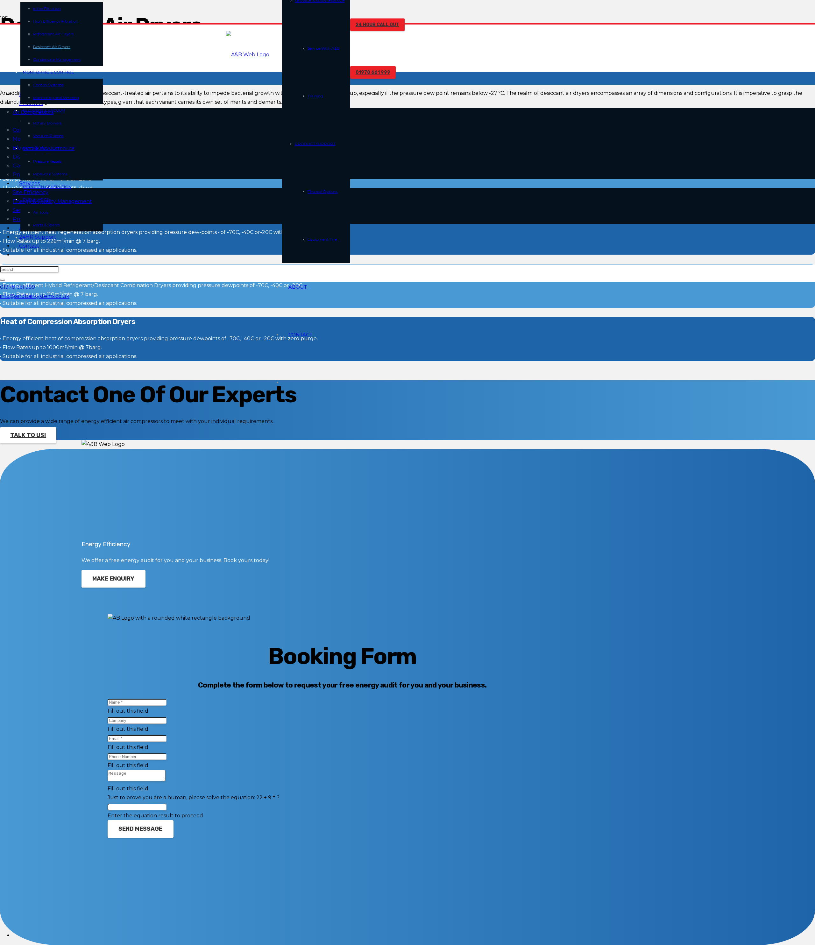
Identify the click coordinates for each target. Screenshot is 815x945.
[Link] (247, 55)
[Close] (2, 280)
